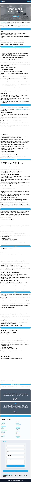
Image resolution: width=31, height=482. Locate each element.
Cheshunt (2, 436)
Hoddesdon (3, 431)
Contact (29, 1)
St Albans (17, 421)
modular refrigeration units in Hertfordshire (22, 109)
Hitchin (2, 424)
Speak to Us (15, 159)
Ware (2, 427)
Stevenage (3, 423)
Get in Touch (15, 209)
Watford (17, 432)
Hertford (2, 428)
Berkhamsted (18, 428)
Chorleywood (18, 437)
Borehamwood (18, 425)
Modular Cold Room (4, 22)
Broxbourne (3, 432)
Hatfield (2, 433)
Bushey (17, 429)
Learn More (15, 292)
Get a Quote (15, 16)
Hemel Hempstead (18, 424)
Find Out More (15, 246)
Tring (16, 433)
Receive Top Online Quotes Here (15, 384)
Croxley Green (18, 434)
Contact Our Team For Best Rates (15, 46)
